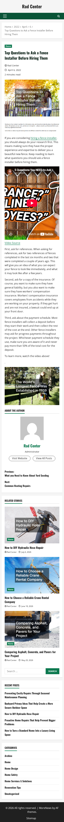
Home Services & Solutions (18, 781)
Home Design (11, 768)
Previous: (27, 473)
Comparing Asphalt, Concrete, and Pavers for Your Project (30, 654)
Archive (8, 756)
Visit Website (19, 458)
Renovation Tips (13, 787)
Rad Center (32, 6)
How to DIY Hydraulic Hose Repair (24, 548)
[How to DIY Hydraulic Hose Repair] (32, 525)
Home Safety (11, 775)
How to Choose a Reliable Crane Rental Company (27, 600)
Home (8, 46)
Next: (17, 484)
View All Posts (44, 458)
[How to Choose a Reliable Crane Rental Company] (32, 575)
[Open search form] (58, 16)
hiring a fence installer (44, 138)
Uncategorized (12, 794)
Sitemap (31, 818)
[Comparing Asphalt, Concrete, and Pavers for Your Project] (32, 629)
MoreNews (45, 808)
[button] (5, 16)
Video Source (12, 243)
